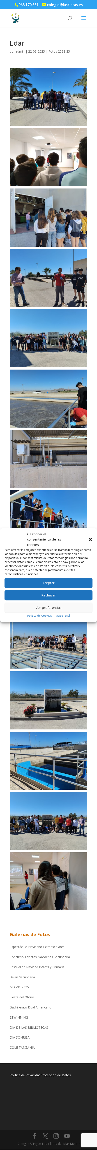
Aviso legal (63, 616)
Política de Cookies (39, 616)
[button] (90, 539)
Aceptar (48, 583)
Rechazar (48, 595)
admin (20, 51)
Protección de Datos (56, 1075)
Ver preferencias (49, 607)
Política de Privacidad (25, 1075)
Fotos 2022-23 (59, 51)
